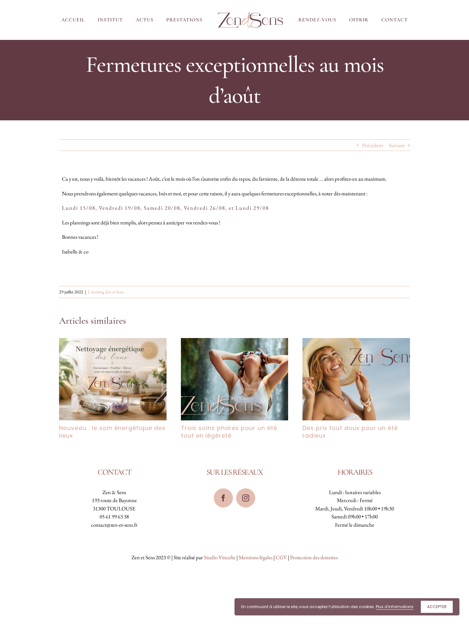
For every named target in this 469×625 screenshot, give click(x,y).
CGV (281, 557)
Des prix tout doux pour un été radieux (350, 432)
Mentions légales (255, 557)
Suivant (397, 145)
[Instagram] (245, 498)
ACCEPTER (437, 606)
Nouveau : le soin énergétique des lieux (112, 432)
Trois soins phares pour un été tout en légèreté (229, 432)
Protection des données (314, 557)
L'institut (95, 292)
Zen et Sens (114, 292)
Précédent (372, 145)
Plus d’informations (394, 606)
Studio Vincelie (219, 557)
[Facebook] (223, 498)
